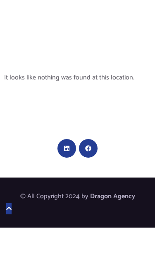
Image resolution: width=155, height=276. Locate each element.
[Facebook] (88, 148)
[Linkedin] (66, 148)
